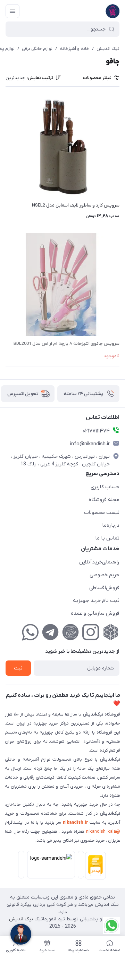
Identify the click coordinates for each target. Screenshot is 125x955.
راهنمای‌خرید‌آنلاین (99, 562)
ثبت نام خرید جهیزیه (96, 600)
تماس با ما (107, 538)
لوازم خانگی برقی (37, 49)
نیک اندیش (108, 49)
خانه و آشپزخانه (74, 49)
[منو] (12, 11)
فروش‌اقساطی (104, 587)
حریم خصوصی (104, 574)
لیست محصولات (101, 512)
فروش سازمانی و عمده (95, 613)
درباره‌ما (110, 525)
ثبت (18, 668)
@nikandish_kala (103, 831)
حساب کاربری (105, 486)
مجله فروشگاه (104, 499)
